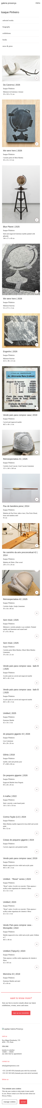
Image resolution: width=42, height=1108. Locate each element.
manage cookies (9, 1102)
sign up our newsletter (21, 1013)
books (5, 40)
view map (5, 1046)
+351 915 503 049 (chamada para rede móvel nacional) (20, 1073)
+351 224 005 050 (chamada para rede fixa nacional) (19, 1071)
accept (23, 1102)
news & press (8, 46)
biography (6, 27)
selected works (8, 20)
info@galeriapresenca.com (10, 1066)
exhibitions (7, 33)
